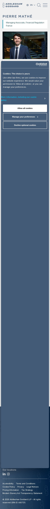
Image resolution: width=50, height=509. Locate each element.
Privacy (20, 487)
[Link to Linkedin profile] (4, 475)
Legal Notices (33, 487)
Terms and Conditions (25, 483)
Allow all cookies (25, 108)
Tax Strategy (27, 490)
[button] (39, 6)
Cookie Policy (9, 487)
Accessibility (8, 483)
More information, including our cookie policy (18, 98)
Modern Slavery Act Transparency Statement (22, 493)
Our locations (9, 470)
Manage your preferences (23, 117)
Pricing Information (11, 490)
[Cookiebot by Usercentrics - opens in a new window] (36, 64)
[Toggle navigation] (45, 5)
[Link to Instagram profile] (8, 475)
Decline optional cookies (25, 125)
